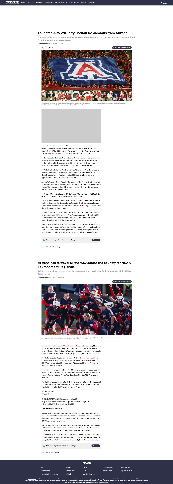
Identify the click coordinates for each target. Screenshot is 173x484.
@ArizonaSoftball (50, 402)
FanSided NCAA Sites (88, 3)
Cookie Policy (107, 471)
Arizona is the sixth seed (50, 346)
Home (43, 247)
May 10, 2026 (69, 404)
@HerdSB (73, 399)
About (23, 3)
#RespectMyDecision (57, 194)
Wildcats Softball (53, 453)
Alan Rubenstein (46, 43)
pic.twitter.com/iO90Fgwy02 (78, 402)
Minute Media (32, 479)
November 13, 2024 (75, 196)
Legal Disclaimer (126, 471)
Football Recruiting (53, 247)
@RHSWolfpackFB (72, 194)
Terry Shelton (76, 148)
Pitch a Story (45, 471)
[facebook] (161, 2)
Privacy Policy (70, 471)
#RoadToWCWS (62, 402)
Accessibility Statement (49, 474)
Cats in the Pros (74, 3)
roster (49, 215)
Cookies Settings (89, 474)
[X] (158, 2)
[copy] (52, 47)
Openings (68, 467)
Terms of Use (87, 471)
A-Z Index (68, 474)
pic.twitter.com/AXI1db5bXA (89, 194)
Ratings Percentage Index (89, 358)
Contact (85, 467)
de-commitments (57, 153)
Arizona (83, 203)
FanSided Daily (125, 467)
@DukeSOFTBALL (50, 399)
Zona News (31, 3)
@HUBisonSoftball (63, 399)
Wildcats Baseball (61, 3)
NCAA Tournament (70, 346)
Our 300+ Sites (107, 467)
